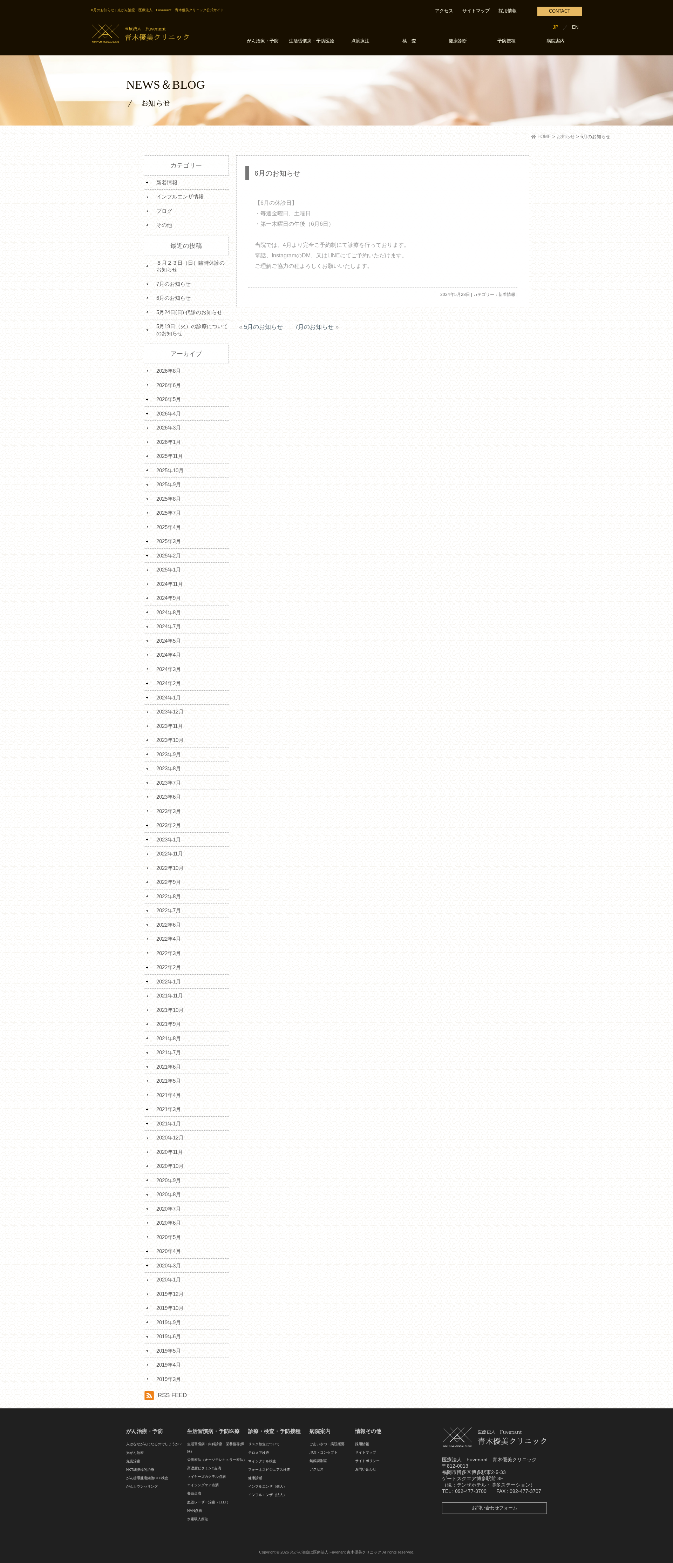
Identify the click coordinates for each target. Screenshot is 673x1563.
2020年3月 (168, 1265)
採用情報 (507, 10)
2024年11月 (169, 584)
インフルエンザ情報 (180, 196)
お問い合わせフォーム (494, 1508)
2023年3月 (168, 811)
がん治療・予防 (263, 41)
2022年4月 (168, 939)
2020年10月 (170, 1166)
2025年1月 (168, 570)
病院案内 (555, 41)
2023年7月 (168, 783)
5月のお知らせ (263, 327)
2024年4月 (168, 655)
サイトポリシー (367, 1461)
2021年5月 (168, 1081)
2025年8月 (168, 499)
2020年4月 (168, 1251)
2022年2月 (168, 967)
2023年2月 (168, 825)
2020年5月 (168, 1237)
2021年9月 (168, 1024)
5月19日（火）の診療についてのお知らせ (192, 329)
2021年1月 (168, 1123)
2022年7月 (168, 910)
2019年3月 (168, 1379)
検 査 (409, 41)
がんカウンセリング (142, 1486)
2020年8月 (168, 1194)
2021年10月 (170, 1010)
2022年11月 (169, 854)
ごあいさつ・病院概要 (327, 1444)
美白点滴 (194, 1493)
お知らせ (566, 136)
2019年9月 (168, 1322)
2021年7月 (168, 1052)
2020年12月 (170, 1138)
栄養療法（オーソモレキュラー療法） (217, 1460)
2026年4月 (168, 414)
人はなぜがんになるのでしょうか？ (154, 1444)
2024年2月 (168, 683)
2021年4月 (168, 1095)
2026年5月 (168, 399)
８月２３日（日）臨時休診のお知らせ (190, 266)
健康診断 (458, 41)
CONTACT (559, 11)
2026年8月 (168, 371)
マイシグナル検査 (262, 1461)
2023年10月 (170, 740)
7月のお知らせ (314, 327)
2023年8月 (168, 768)
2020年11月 (169, 1152)
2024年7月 (168, 626)
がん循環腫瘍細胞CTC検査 (147, 1478)
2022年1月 (168, 982)
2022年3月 (168, 953)
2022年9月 (168, 882)
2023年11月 (169, 726)
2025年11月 (169, 456)
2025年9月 (168, 484)
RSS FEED (172, 1395)
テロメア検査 (258, 1453)
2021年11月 (169, 996)
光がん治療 (135, 1453)
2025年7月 (168, 513)
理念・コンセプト (324, 1452)
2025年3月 (168, 541)
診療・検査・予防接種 (274, 1431)
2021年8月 (168, 1038)
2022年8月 (168, 896)
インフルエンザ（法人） (267, 1495)
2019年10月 (170, 1308)
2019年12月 (170, 1294)
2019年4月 (168, 1365)
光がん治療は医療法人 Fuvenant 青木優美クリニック (335, 1552)
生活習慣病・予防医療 (311, 41)
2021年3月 (168, 1109)
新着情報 (506, 294)
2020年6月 (168, 1223)
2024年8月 (168, 612)
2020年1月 (168, 1280)
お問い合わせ (365, 1469)
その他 (164, 225)
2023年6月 (168, 797)
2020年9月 (168, 1180)
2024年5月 (168, 641)
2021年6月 (168, 1067)
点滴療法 (360, 41)
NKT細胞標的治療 (140, 1469)
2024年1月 (168, 698)
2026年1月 (168, 442)
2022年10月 (170, 868)
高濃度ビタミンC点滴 (204, 1468)
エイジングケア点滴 (203, 1485)
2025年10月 (170, 470)
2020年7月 (168, 1209)
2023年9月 (168, 754)
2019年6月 (168, 1336)
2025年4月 (168, 527)
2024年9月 (168, 598)
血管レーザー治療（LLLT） (208, 1502)
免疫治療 (133, 1461)
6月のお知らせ (277, 173)
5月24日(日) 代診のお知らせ (189, 312)
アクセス (444, 10)
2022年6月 (168, 925)
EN (575, 27)
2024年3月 (168, 669)
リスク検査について (264, 1444)
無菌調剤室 (318, 1461)
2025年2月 (168, 556)
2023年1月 (168, 840)
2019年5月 (168, 1351)
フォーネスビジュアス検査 (269, 1469)
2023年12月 (170, 712)
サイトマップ (476, 10)
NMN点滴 (194, 1511)
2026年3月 (168, 428)
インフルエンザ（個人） (267, 1486)
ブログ (164, 211)
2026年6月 (168, 385)
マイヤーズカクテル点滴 (206, 1477)
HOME (543, 136)
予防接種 (506, 41)
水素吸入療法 (197, 1519)
